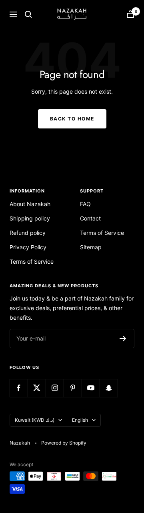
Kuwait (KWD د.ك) (34, 420)
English (80, 420)
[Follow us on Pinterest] (73, 388)
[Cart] (130, 14)
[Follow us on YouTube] (91, 388)
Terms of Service (32, 261)
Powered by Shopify (63, 443)
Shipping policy (30, 218)
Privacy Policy (28, 247)
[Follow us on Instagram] (55, 388)
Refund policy (28, 232)
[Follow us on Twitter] (37, 388)
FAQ (85, 203)
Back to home (72, 119)
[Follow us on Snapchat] (109, 388)
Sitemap (91, 247)
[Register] (123, 338)
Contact (90, 218)
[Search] (28, 14)
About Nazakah (30, 203)
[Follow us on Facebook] (19, 388)
